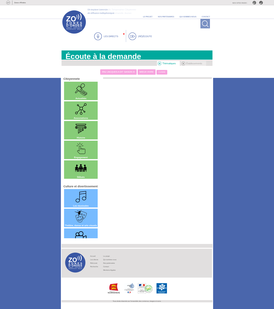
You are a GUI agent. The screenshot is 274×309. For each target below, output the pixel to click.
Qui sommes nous (109, 259)
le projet (148, 17)
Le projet (106, 256)
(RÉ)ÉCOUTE (145, 36)
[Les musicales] (81, 196)
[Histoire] (81, 128)
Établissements (194, 63)
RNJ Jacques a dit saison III (118, 72)
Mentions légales (109, 270)
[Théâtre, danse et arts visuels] (81, 216)
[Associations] (81, 109)
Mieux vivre (147, 72)
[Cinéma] (81, 236)
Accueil (92, 256)
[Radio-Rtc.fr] (255, 2)
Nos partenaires (109, 263)
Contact (106, 266)
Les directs (94, 259)
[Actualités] (81, 89)
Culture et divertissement (80, 186)
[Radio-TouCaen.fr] (261, 2)
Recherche (94, 266)
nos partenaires (166, 17)
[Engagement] (81, 148)
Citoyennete (71, 78)
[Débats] (81, 168)
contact (206, 17)
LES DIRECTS (111, 36)
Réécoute (93, 263)
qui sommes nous (187, 17)
